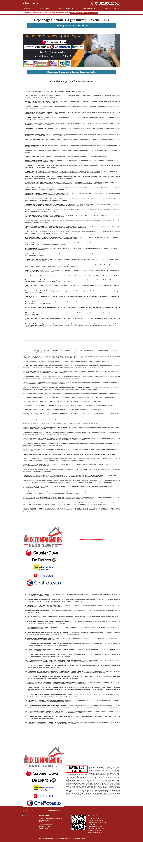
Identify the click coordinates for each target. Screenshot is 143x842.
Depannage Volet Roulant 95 (96, 830)
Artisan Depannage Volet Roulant (97, 822)
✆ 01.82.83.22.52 (105, 3)
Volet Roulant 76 (92, 824)
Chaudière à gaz (44, 8)
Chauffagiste (26, 8)
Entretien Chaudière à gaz (112, 8)
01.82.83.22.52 (49, 826)
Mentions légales (28, 810)
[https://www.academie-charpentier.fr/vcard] (79, 822)
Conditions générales (54, 810)
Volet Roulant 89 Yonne (94, 818)
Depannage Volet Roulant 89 (96, 820)
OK (102, 838)
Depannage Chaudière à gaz (66, 8)
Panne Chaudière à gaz (89, 8)
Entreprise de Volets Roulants (96, 828)
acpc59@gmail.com (48, 824)
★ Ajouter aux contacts (95, 832)
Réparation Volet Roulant (95, 826)
